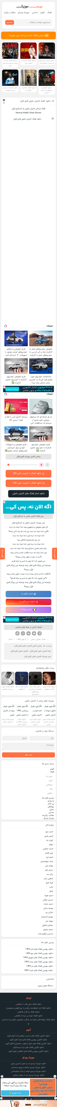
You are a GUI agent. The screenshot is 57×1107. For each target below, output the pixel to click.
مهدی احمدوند (47, 916)
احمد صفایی (48, 848)
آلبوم (43, 12)
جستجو (10, 22)
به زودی (51, 800)
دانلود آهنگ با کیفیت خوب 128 (27, 483)
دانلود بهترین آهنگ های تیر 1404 (39, 966)
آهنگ (49, 12)
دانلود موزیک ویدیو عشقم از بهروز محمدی (28, 1067)
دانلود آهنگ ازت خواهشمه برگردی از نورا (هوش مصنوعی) (28, 1008)
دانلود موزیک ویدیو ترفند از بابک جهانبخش (28, 1071)
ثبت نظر (28, 754)
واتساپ (23, 633)
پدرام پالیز (49, 870)
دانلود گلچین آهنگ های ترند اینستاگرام (28, 1047)
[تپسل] (4, 387)
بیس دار (49, 776)
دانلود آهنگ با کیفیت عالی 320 (27, 473)
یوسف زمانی (48, 908)
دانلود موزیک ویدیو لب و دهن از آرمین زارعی (28, 1063)
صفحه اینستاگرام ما (27, 601)
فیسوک (39, 633)
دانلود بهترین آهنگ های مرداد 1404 (38, 961)
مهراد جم (49, 921)
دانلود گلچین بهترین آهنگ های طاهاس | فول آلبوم (29, 1051)
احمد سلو (49, 831)
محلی (33, 639)
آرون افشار (49, 853)
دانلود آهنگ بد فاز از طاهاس (28, 1012)
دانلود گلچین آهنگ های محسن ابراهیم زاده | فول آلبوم (28, 1035)
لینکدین (28, 633)
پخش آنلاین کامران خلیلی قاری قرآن (28, 646)
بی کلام (51, 803)
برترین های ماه (48, 798)
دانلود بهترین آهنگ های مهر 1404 (39, 953)
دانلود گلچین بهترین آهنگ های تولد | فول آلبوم (28, 1039)
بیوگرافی (51, 806)
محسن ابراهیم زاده (45, 933)
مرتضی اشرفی (47, 925)
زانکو (51, 891)
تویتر (34, 633)
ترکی (50, 780)
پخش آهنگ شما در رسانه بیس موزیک (26, 35)
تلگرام (17, 633)
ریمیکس (49, 784)
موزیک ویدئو (23, 12)
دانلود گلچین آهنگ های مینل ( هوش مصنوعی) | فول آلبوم (28, 1043)
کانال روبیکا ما (26, 609)
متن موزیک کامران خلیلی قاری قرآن (37, 656)
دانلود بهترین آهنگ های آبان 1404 (39, 949)
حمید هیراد (48, 895)
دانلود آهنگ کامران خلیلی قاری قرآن (35, 101)
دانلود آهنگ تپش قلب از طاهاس (29, 1004)
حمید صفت (48, 904)
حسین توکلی (48, 899)
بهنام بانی (49, 865)
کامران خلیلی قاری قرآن (19, 651)
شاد (51, 789)
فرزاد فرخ (49, 882)
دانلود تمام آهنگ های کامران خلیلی (28, 493)
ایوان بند (49, 840)
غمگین (38, 639)
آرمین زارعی (48, 836)
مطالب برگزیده (9, 12)
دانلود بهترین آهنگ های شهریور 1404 (38, 957)
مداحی (35, 12)
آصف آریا (49, 857)
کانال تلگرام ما (27, 593)
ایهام (51, 844)
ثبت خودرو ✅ (15, 1093)
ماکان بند (49, 912)
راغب (51, 887)
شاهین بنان (48, 878)
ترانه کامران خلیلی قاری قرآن (40, 651)
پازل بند (50, 874)
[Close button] (55, 1076)
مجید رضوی (48, 929)
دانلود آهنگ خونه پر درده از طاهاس (29, 1015)
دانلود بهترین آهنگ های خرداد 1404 (38, 970)
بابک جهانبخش (46, 861)
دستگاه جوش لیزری (45, 985)
